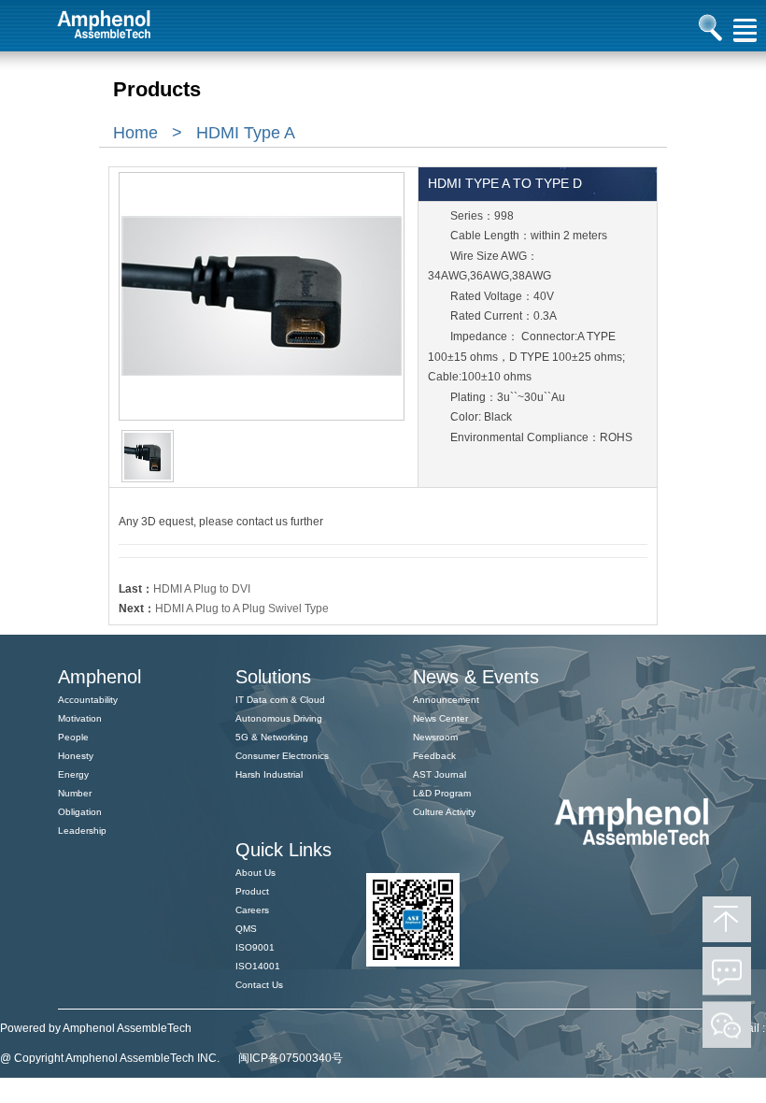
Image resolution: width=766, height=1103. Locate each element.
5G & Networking (271, 737)
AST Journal (439, 774)
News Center (440, 718)
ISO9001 (255, 947)
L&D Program (442, 793)
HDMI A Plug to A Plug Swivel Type (242, 608)
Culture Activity (444, 812)
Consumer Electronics (282, 756)
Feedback (434, 756)
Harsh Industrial (269, 774)
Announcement (446, 700)
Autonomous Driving (278, 718)
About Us (255, 872)
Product (252, 891)
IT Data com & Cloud (280, 700)
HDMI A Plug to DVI (201, 588)
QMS (246, 929)
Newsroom (435, 737)
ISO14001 (257, 966)
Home (135, 132)
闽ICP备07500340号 (290, 1058)
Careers (252, 910)
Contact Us (259, 985)
